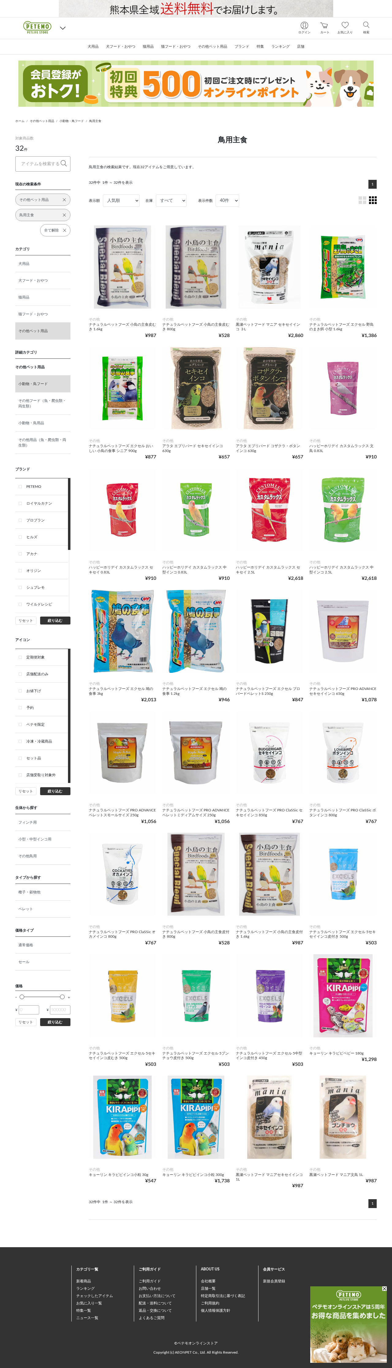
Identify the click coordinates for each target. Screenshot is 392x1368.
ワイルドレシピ (39, 604)
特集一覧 (83, 1310)
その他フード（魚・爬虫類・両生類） (42, 403)
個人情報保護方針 (215, 1310)
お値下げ (33, 691)
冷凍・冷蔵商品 (39, 741)
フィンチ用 (27, 822)
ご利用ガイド (150, 1281)
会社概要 (208, 1281)
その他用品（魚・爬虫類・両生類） (42, 442)
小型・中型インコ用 (34, 839)
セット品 (33, 758)
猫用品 (23, 297)
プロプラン (35, 520)
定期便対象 (35, 657)
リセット (25, 620)
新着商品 (83, 1281)
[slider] (22, 997)
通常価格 (25, 945)
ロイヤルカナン (39, 503)
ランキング (85, 1288)
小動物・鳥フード (71, 121)
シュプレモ (35, 587)
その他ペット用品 (42, 121)
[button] (62, 28)
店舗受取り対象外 (41, 775)
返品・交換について (155, 1310)
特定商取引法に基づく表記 (223, 1296)
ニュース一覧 (87, 1318)
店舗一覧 (208, 1288)
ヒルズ (31, 537)
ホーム (19, 121)
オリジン (33, 571)
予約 (30, 708)
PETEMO (33, 486)
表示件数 (205, 200)
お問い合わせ (150, 1288)
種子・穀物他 (29, 892)
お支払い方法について (157, 1296)
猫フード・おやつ (33, 314)
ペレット (25, 909)
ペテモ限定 (35, 724)
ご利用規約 (210, 1303)
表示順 (94, 200)
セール (23, 962)
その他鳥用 (27, 856)
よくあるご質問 (151, 1318)
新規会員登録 (274, 1281)
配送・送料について (155, 1303)
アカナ (31, 554)
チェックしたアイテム (94, 1296)
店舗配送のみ (37, 674)
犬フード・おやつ (33, 280)
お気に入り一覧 (89, 1303)
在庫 (149, 200)
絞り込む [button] (55, 620)
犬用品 (23, 263)
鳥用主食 (95, 121)
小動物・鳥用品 (31, 423)
